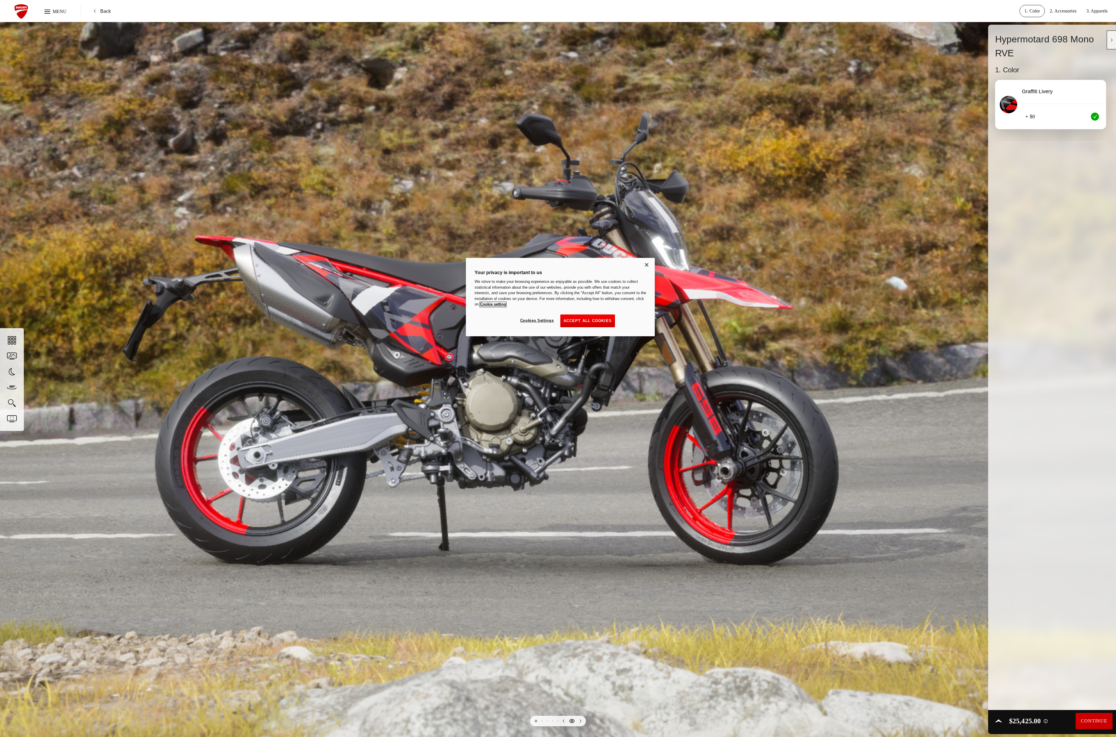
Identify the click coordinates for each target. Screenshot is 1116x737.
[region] (560, 297)
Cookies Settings (537, 320)
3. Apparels (1097, 10)
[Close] (646, 264)
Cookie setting (493, 304)
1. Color (1032, 10)
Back (105, 11)
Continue (1094, 720)
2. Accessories (1063, 10)
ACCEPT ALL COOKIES (588, 321)
